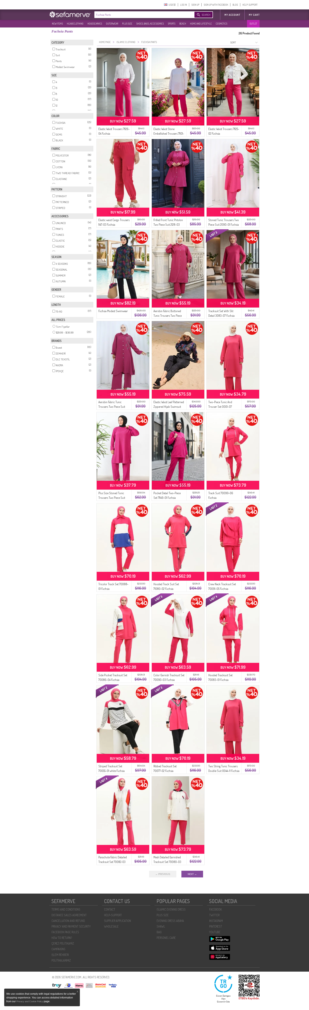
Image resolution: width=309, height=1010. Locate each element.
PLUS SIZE (127, 23)
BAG (159, 932)
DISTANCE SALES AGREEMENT (69, 915)
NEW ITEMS (57, 23)
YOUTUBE (214, 932)
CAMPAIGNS (58, 949)
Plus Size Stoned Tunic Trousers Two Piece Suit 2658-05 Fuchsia (111, 497)
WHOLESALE (111, 926)
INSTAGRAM (216, 921)
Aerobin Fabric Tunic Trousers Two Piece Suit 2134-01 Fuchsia (111, 406)
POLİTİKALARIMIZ (61, 960)
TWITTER (214, 915)
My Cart (254, 14)
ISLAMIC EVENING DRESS (171, 909)
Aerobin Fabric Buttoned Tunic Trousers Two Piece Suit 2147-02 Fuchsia (167, 315)
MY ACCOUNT (232, 14)
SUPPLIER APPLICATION (117, 921)
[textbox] (140, 14)
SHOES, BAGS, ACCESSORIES (150, 23)
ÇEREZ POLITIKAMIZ (63, 943)
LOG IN (183, 4)
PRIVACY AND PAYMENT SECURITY (71, 926)
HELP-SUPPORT (250, 4)
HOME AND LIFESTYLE (201, 23)
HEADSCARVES (94, 23)
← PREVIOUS (162, 874)
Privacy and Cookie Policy (30, 1001)
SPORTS (171, 23)
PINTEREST (215, 926)
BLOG (235, 4)
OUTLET (253, 23)
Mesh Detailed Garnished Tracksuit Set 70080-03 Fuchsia (167, 861)
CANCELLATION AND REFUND (68, 921)
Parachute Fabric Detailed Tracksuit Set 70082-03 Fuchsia (112, 861)
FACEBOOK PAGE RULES (65, 932)
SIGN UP (195, 4)
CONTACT (109, 909)
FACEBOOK (215, 909)
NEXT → (192, 874)
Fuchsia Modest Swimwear (113, 311)
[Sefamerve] (70, 14)
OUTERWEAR (112, 23)
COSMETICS (221, 23)
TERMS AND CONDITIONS (66, 909)
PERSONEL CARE (166, 938)
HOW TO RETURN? (62, 938)
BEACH (182, 23)
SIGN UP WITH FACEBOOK (216, 4)
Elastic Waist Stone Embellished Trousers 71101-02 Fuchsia (168, 133)
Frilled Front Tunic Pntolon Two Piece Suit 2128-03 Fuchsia (168, 224)
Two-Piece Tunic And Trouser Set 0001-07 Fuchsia (220, 406)
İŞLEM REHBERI (60, 955)
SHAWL (161, 926)
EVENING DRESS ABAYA (170, 921)
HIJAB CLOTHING (75, 23)
